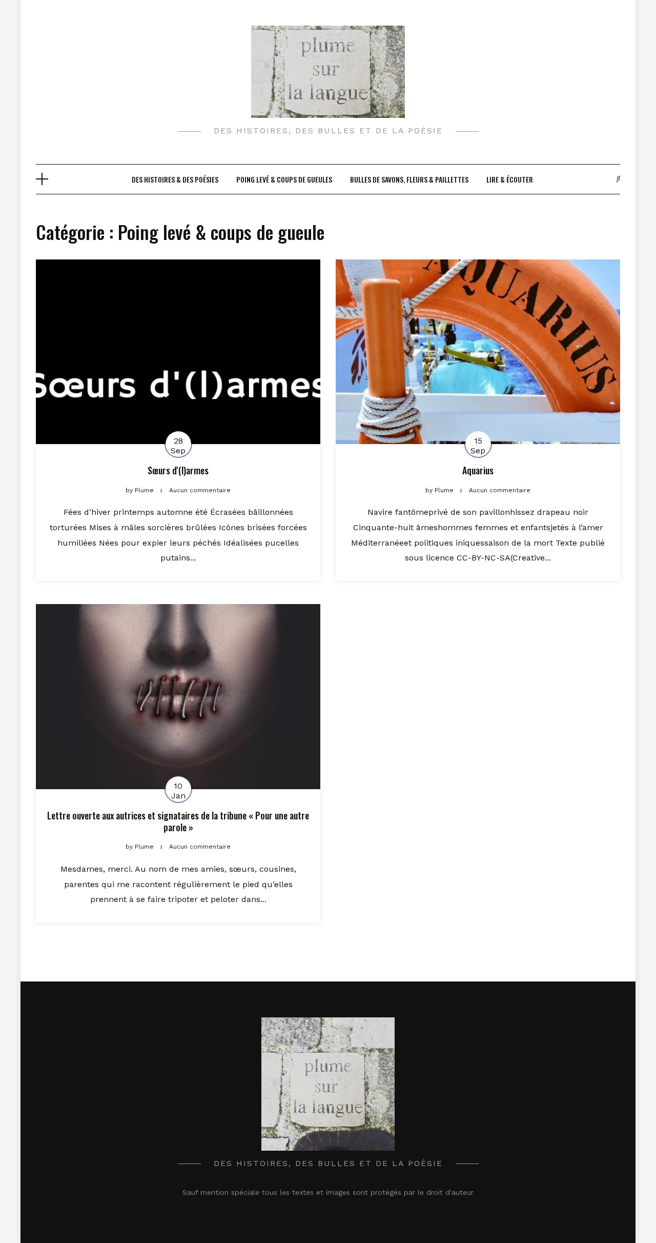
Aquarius (478, 470)
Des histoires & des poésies (175, 179)
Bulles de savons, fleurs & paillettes (409, 179)
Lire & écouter (509, 179)
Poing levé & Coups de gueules (284, 179)
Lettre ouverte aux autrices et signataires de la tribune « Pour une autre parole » (178, 821)
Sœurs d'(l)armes (178, 470)
